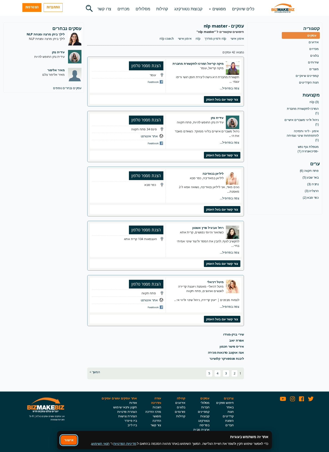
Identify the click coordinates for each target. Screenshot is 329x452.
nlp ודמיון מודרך (215, 38)
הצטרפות (32, 7)
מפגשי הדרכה (156, 418)
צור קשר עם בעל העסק (222, 99)
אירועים (314, 42)
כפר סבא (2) (311, 197)
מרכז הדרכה (153, 411)
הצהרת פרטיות (127, 411)
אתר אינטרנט (149, 136)
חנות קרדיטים (228, 413)
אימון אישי (237, 38)
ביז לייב (132, 425)
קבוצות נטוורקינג (188, 8)
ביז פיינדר (130, 420)
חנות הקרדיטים (309, 82)
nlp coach (167, 38)
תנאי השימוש (100, 443)
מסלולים (143, 8)
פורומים (180, 411)
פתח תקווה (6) (309, 170)
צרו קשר (104, 8)
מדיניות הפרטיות (124, 443)
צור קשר (156, 425)
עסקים (311, 35)
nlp (198, 38)
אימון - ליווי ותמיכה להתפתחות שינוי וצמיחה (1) (303, 135)
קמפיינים (203, 411)
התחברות (53, 7)
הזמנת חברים (229, 422)
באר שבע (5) (311, 177)
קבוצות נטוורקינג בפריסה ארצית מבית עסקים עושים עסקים (200, 427)
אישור (68, 440)
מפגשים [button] (218, 8)
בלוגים (314, 55)
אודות (133, 402)
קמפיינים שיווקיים (307, 75)
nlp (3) (314, 102)
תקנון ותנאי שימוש (125, 407)
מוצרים (314, 69)
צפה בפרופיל (229, 88)
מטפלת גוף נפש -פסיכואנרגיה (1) (308, 148)
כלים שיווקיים (243, 8)
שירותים (313, 62)
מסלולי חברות (205, 404)
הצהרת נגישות (127, 416)
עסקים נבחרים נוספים (67, 88)
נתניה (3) (313, 184)
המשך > (95, 372)
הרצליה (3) (312, 191)
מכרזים (123, 8)
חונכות (157, 407)
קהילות (162, 8)
